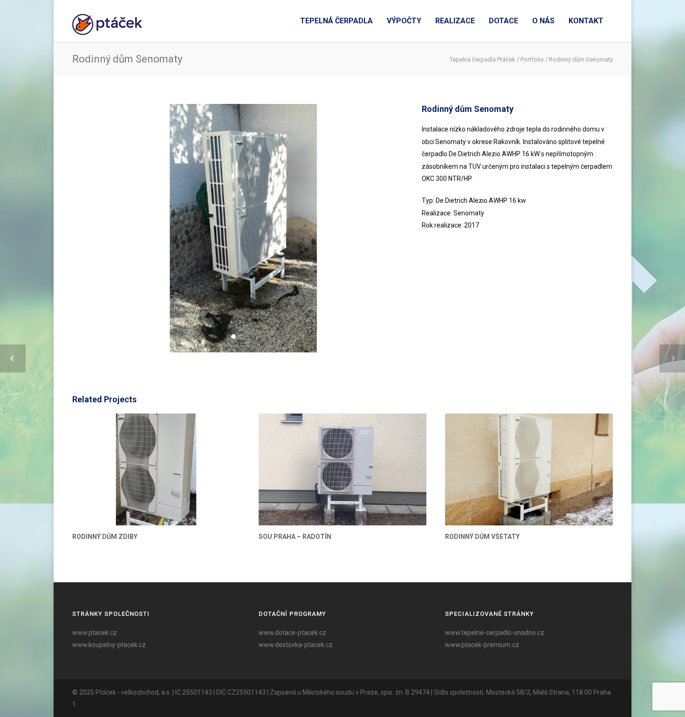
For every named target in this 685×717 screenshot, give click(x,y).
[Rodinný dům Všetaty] (529, 469)
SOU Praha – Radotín (295, 536)
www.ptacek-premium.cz (482, 644)
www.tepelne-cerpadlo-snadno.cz (494, 632)
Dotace (503, 20)
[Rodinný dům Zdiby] (156, 469)
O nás (543, 20)
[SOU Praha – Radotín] (342, 469)
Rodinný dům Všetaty (482, 536)
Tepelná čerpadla (336, 20)
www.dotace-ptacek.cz (292, 632)
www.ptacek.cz (94, 632)
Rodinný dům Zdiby (104, 536)
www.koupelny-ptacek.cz (109, 644)
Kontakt (586, 20)
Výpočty (404, 20)
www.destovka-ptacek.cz (296, 644)
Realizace (455, 20)
